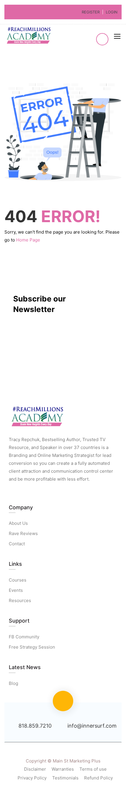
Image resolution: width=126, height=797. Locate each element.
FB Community (24, 637)
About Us (18, 523)
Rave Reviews (23, 533)
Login (112, 12)
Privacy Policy (32, 778)
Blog (13, 683)
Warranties (63, 769)
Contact (17, 543)
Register (91, 12)
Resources (20, 600)
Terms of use (93, 769)
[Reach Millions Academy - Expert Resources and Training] (29, 36)
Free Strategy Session (32, 647)
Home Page (28, 240)
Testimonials (65, 778)
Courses (17, 580)
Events (16, 590)
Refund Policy (98, 778)
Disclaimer (35, 769)
